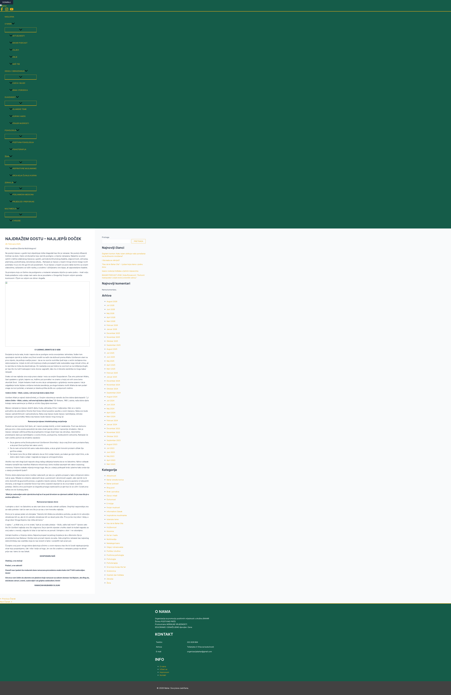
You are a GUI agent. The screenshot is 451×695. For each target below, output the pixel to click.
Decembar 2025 (113, 333)
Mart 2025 (111, 369)
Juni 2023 (111, 452)
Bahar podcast (19, 43)
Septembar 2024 (114, 393)
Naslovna (9, 17)
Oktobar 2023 (112, 436)
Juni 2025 (111, 357)
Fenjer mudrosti (20, 123)
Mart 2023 (111, 464)
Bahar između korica (115, 480)
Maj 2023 (110, 456)
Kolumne (110, 531)
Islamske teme (19, 109)
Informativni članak (114, 511)
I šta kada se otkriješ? (111, 260)
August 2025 (112, 349)
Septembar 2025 (114, 345)
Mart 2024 (111, 416)
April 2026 (111, 317)
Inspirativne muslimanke (24, 168)
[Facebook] (2, 10)
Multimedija (10, 209)
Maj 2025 (110, 361)
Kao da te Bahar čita (115, 523)
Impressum (164, 672)
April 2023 (111, 460)
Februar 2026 (112, 325)
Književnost (111, 527)
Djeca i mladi (18, 83)
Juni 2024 (111, 404)
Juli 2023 (110, 448)
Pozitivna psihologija (23, 142)
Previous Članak (8, 599)
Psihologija (10, 130)
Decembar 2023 (113, 428)
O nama (8, 24)
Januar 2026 (112, 329)
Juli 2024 (110, 400)
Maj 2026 (110, 313)
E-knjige (16, 221)
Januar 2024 (112, 424)
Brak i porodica (20, 90)
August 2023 (112, 444)
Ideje (14, 57)
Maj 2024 (110, 408)
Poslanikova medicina (23, 194)
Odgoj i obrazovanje (15, 71)
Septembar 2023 (114, 440)
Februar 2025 (112, 373)
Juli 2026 (110, 305)
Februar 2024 (112, 420)
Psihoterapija (19, 149)
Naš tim (16, 64)
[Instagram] (6, 10)
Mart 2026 (111, 321)
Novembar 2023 (113, 432)
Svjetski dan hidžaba (115, 575)
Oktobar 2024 (112, 389)
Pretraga (105, 237)
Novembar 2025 (113, 337)
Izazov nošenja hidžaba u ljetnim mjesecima (120, 271)
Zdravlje (9, 182)
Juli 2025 (110, 353)
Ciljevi (15, 50)
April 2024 (111, 412)
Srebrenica (111, 571)
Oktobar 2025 (112, 341)
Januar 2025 (112, 377)
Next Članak (6, 602)
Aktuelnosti (18, 36)
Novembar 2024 (113, 385)
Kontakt (163, 675)
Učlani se (163, 669)
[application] (13, 23)
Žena (7, 156)
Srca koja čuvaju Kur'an (24, 175)
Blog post (111, 487)
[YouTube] (11, 10)
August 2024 (112, 397)
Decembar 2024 (113, 381)
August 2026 (112, 301)
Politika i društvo (114, 551)
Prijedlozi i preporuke (23, 202)
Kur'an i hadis (19, 116)
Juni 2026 (111, 309)
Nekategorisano (113, 543)
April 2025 (111, 365)
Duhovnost (10, 97)
